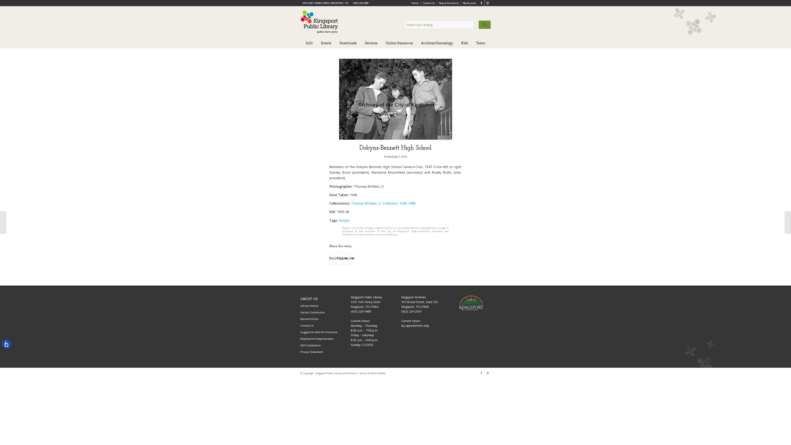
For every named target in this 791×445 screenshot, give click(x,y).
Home (415, 3)
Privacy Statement (311, 352)
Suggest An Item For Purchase (318, 332)
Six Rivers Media (376, 373)
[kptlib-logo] (319, 25)
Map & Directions (449, 3)
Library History (309, 306)
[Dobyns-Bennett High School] (395, 139)
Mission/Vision (309, 319)
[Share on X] (332, 258)
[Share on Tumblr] (343, 258)
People (344, 220)
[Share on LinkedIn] (340, 258)
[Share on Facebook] (330, 258)
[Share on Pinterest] (338, 258)
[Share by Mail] (352, 258)
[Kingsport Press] (788, 222)
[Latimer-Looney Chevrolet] (3, 222)
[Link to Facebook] (481, 3)
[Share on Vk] (346, 258)
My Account (469, 3)
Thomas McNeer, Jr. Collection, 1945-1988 (383, 203)
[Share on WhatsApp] (335, 258)
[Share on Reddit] (349, 258)
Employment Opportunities (317, 339)
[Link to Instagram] (487, 3)
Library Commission (312, 312)
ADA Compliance (310, 345)
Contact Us (429, 3)
